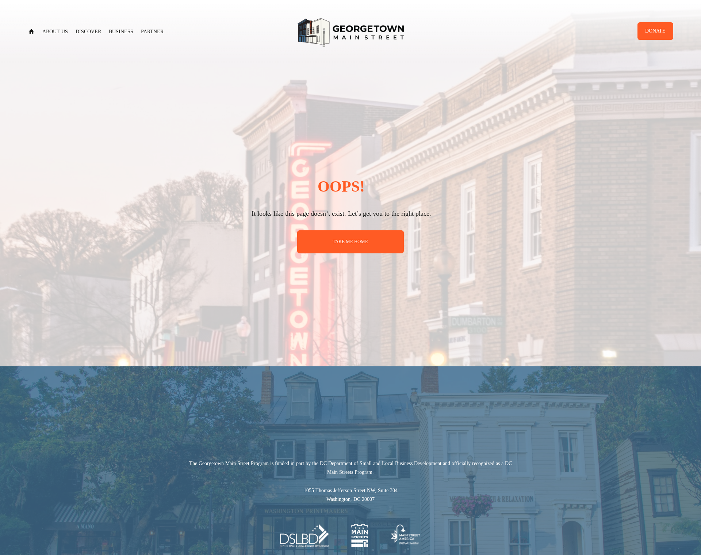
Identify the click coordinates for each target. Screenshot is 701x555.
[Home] (31, 31)
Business (121, 31)
